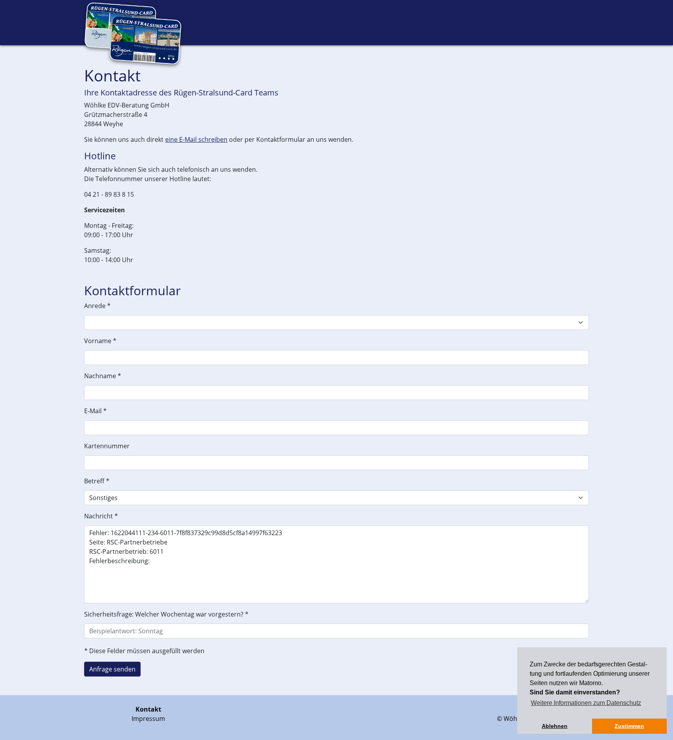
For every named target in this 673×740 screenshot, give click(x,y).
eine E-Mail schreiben (196, 139)
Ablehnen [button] (554, 726)
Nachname (102, 376)
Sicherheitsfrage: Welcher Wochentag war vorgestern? (166, 614)
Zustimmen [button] (629, 726)
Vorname (100, 341)
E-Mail (95, 411)
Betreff (96, 481)
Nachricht (101, 516)
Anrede (97, 305)
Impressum (148, 718)
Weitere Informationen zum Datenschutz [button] (586, 702)
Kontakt (148, 709)
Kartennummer (107, 446)
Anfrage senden (112, 669)
